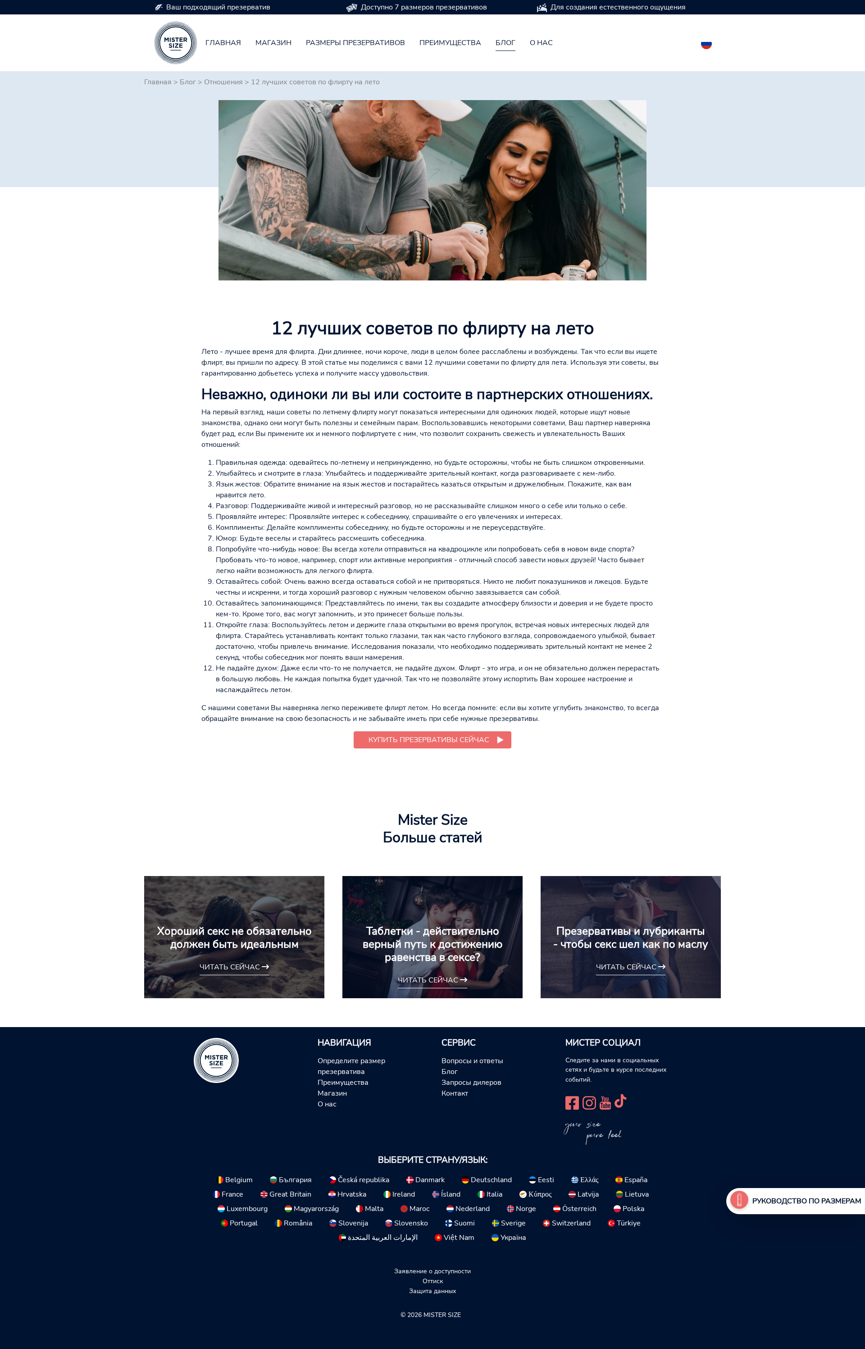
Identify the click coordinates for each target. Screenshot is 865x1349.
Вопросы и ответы (472, 1061)
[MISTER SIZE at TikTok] (620, 1101)
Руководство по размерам (806, 1201)
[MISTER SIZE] (216, 1060)
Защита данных (432, 1290)
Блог (505, 43)
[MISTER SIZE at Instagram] (589, 1101)
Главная (223, 43)
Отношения (223, 82)
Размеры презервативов (355, 43)
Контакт (455, 1093)
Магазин (273, 43)
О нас (541, 43)
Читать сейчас (231, 967)
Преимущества (450, 43)
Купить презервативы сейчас (429, 740)
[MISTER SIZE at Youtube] (605, 1101)
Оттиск (433, 1280)
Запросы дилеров (471, 1082)
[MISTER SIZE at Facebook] (572, 1101)
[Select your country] (706, 42)
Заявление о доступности (432, 1271)
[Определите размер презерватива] (739, 1201)
